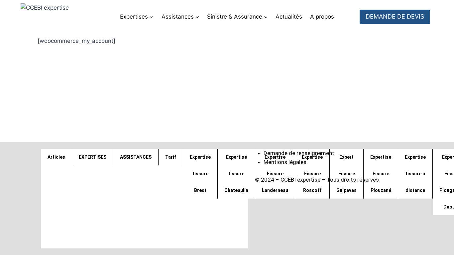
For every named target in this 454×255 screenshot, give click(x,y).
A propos (322, 16)
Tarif (170, 157)
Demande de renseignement (299, 153)
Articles (56, 157)
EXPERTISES (92, 157)
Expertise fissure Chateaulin (236, 173)
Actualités (289, 16)
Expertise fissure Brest (200, 173)
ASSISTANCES (136, 157)
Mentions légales (285, 162)
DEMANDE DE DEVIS (395, 16)
